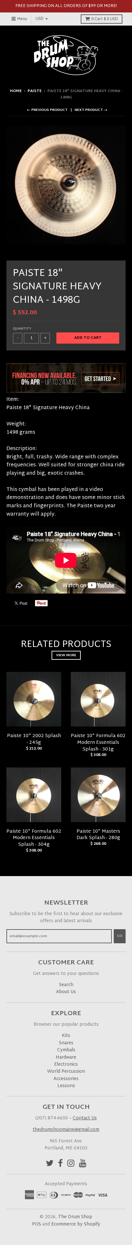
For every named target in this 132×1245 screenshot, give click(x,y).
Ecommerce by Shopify (75, 1224)
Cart (104, 19)
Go (119, 936)
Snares (66, 1043)
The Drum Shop (75, 1217)
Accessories (66, 1079)
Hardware (66, 1058)
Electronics (66, 1065)
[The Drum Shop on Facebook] (60, 1164)
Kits (66, 1036)
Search (66, 985)
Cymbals (66, 1050)
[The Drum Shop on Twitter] (50, 1164)
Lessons (66, 1086)
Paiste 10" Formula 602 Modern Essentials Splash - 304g (33, 838)
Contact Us (85, 1118)
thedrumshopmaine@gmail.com (66, 1130)
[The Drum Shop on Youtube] (83, 1164)
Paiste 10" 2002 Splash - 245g (34, 739)
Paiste (35, 91)
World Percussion (66, 1072)
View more (66, 655)
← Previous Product (47, 110)
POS (36, 1224)
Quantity (22, 329)
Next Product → (91, 110)
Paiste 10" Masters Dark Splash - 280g (98, 835)
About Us (66, 992)
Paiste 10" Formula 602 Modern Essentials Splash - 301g (98, 743)
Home (16, 91)
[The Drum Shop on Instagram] (71, 1164)
